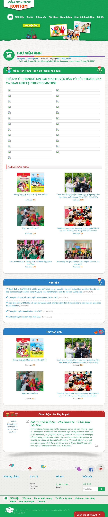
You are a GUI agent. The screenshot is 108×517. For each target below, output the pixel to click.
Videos (13, 501)
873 (82, 267)
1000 (82, 200)
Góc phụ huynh (26, 501)
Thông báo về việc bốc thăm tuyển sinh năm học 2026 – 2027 (33, 294)
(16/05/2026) (48, 308)
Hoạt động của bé (64, 59)
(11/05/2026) (92, 319)
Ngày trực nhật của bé (30, 228)
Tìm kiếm (87, 484)
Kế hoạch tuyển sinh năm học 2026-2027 (24, 314)
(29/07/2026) (88, 289)
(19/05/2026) (24, 303)
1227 (34, 233)
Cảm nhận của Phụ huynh (54, 414)
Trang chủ (21, 59)
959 (82, 233)
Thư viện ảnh (33, 59)
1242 (34, 267)
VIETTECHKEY (18, 513)
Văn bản (54, 282)
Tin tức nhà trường (43, 498)
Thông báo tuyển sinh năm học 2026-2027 (25, 308)
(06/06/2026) (63, 294)
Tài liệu (100, 16)
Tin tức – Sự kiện (64, 498)
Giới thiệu (14, 498)
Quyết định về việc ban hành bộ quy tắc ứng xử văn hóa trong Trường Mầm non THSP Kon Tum (47, 319)
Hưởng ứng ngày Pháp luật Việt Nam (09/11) (30, 195)
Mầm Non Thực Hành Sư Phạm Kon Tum (37, 70)
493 (34, 200)
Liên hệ (41, 501)
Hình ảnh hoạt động (84, 16)
